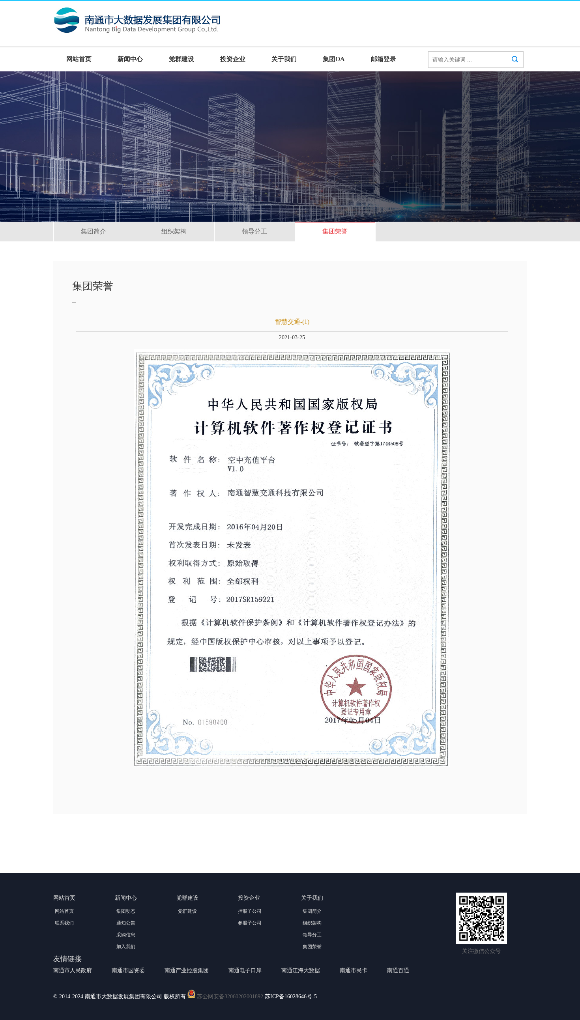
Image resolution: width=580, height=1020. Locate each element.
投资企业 (232, 59)
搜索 (515, 61)
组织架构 (174, 231)
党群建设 (181, 59)
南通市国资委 (128, 970)
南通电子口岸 (245, 970)
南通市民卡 (353, 970)
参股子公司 (250, 923)
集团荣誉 (335, 231)
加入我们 (125, 946)
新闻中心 (130, 59)
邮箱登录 (383, 59)
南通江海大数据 (300, 970)
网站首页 (79, 59)
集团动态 (125, 911)
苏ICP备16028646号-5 (291, 996)
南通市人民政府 (72, 970)
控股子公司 (250, 911)
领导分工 (254, 231)
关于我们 (284, 59)
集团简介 (93, 231)
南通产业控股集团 (187, 970)
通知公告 (125, 923)
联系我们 (64, 923)
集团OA (334, 59)
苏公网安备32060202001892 (230, 996)
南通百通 (398, 970)
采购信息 (125, 935)
